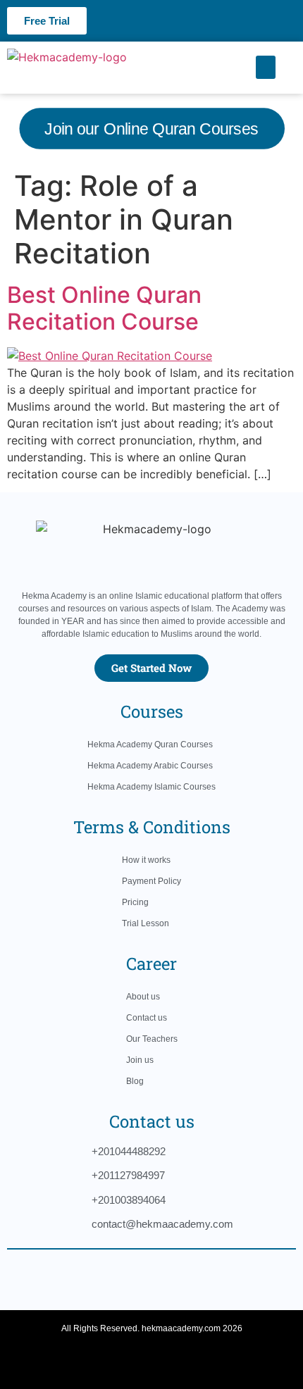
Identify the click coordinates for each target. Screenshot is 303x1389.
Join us (140, 1060)
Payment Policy (151, 881)
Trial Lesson (145, 923)
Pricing (135, 902)
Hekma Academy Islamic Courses (151, 787)
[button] (266, 67)
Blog (135, 1081)
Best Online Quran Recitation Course (104, 308)
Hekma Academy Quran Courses (150, 744)
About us (143, 997)
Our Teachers (152, 1039)
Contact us (146, 1018)
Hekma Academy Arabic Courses (150, 766)
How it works (146, 860)
